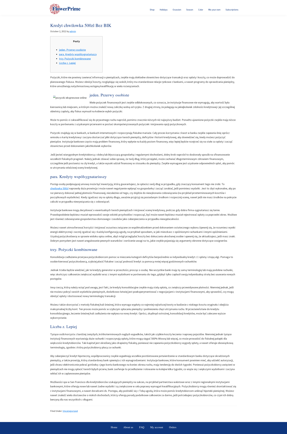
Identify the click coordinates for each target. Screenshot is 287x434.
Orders (172, 427)
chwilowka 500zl (59, 188)
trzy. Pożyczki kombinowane (75, 58)
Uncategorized (70, 410)
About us (128, 427)
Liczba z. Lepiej (67, 63)
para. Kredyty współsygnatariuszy (78, 54)
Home (114, 427)
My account (156, 427)
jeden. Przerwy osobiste (72, 49)
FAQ (141, 427)
